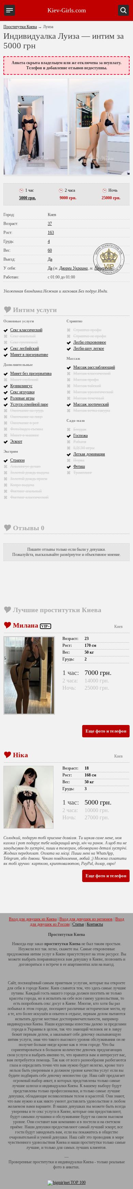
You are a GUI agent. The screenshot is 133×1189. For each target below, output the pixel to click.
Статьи (78, 924)
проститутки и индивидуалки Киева (63, 1162)
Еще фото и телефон (106, 731)
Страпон (17, 460)
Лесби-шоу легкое (88, 348)
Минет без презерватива (30, 373)
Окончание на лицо (26, 416)
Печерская (103, 268)
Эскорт (16, 441)
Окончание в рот (24, 422)
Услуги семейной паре (29, 404)
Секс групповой (24, 342)
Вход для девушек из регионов (86, 919)
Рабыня (79, 441)
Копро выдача (22, 485)
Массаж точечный (88, 398)
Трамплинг (82, 472)
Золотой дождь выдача (29, 472)
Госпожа (80, 435)
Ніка (20, 755)
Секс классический (26, 330)
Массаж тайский (87, 385)
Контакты (95, 924)
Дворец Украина (73, 268)
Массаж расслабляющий (94, 367)
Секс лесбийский (24, 348)
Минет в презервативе (29, 354)
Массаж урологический (93, 392)
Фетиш (79, 466)
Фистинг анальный (26, 491)
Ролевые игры (22, 398)
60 (50, 250)
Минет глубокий (24, 379)
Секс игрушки (22, 392)
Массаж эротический (91, 404)
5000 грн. (27, 197)
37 (50, 223)
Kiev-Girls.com (66, 10)
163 (51, 232)
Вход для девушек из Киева (33, 919)
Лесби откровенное (89, 342)
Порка (78, 460)
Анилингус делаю (25, 466)
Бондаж (79, 429)
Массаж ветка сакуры (91, 410)
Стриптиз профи (87, 330)
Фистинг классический (29, 497)
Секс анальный (22, 336)
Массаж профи (86, 379)
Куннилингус (21, 385)
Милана (25, 625)
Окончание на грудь (27, 410)
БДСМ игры (83, 447)
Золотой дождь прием (28, 478)
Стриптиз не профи (89, 336)
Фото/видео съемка (26, 429)
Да (50, 259)
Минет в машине (24, 435)
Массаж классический (91, 373)
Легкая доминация (89, 454)
